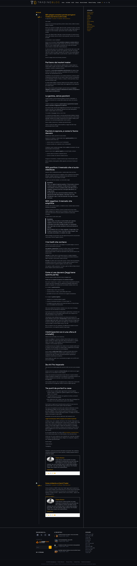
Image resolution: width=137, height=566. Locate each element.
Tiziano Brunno (67, 18)
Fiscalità (89, 18)
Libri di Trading (90, 21)
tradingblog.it (50, 469)
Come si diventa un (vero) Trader (56, 483)
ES (106, 2)
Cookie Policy (77, 561)
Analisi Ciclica (90, 12)
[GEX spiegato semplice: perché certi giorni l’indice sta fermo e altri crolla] (39, 17)
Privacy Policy (69, 561)
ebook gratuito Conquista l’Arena (71, 432)
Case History (60, 485)
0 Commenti (54, 18)
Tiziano (88, 30)
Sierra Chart (89, 27)
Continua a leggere (49, 496)
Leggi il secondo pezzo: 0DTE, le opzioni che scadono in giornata (60, 418)
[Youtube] (54, 473)
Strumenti (89, 29)
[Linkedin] (48, 473)
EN (104, 2)
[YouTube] (49, 535)
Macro (88, 23)
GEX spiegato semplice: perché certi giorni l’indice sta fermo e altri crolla (60, 16)
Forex (88, 19)
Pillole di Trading (90, 26)
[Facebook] (46, 473)
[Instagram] (52, 473)
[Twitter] (50, 473)
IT (102, 2)
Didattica (89, 16)
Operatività (60, 18)
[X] (41, 535)
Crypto (88, 15)
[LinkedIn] (37, 535)
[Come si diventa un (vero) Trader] (39, 485)
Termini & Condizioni (85, 561)
